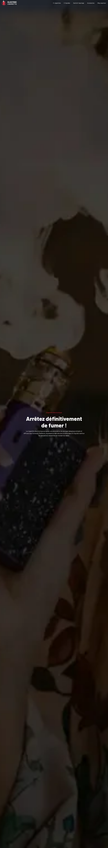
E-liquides (67, 3)
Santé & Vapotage (78, 3)
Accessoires (90, 3)
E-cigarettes (57, 3)
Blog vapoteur (102, 3)
